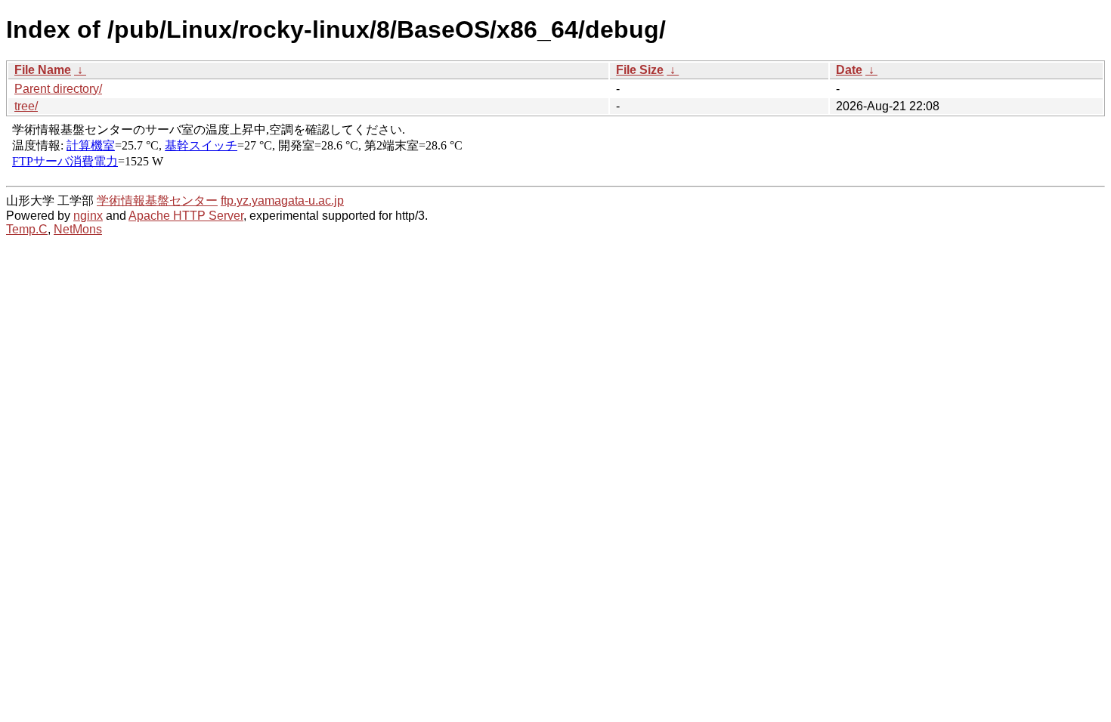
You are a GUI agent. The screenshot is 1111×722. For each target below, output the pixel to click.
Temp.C (27, 229)
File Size (640, 69)
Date (849, 69)
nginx (88, 215)
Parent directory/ (58, 88)
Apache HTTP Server (185, 215)
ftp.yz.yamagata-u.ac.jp (282, 200)
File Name (42, 69)
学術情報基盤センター (157, 200)
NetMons (78, 229)
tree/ (26, 106)
